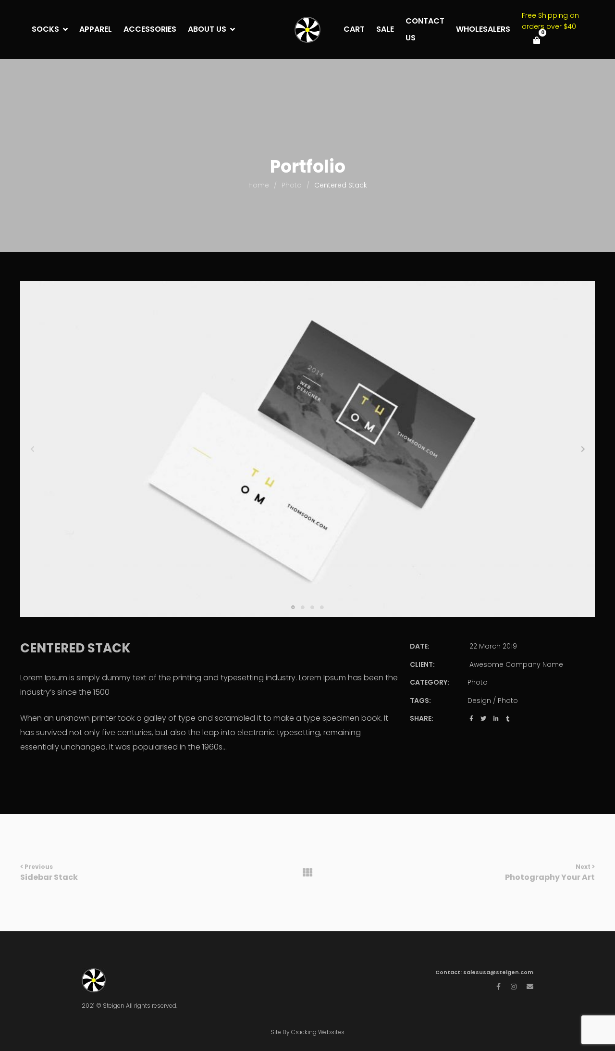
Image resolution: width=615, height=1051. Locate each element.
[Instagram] (514, 986)
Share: (421, 718)
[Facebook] (498, 986)
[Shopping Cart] (536, 40)
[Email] (530, 986)
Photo (477, 682)
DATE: (420, 646)
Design (479, 700)
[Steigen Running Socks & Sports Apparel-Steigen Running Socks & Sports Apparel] (307, 30)
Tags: (420, 700)
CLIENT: (422, 664)
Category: (429, 682)
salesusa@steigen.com (498, 972)
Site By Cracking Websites (307, 1032)
